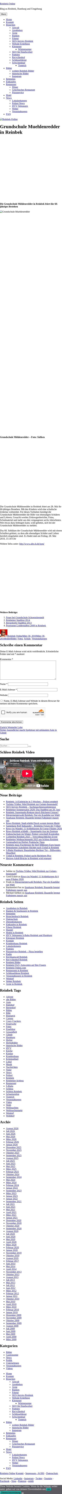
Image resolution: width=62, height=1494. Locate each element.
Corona (9, 1018)
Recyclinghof (18, 57)
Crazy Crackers (13, 1021)
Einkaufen (11, 81)
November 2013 (14, 1272)
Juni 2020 (10, 1236)
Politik (9, 1360)
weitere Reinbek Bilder (23, 71)
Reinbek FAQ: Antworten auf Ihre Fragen (26, 965)
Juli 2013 (10, 1280)
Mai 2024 (10, 1180)
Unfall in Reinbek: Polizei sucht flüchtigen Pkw (28, 855)
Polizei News (18, 103)
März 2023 (11, 1193)
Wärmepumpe (24, 49)
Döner (15, 87)
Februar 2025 (12, 1171)
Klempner (17, 46)
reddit (31, 1481)
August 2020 (12, 1231)
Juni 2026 (10, 1134)
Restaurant (11, 84)
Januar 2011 (11, 1296)
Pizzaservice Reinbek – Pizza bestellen (24, 951)
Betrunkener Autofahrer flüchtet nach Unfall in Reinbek (32, 847)
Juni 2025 (10, 1163)
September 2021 (14, 1201)
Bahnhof (10, 1005)
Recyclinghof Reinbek (16, 959)
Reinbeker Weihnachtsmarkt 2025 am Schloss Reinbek (32, 839)
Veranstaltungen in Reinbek (19, 976)
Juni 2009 (10, 1331)
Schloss (9, 1088)
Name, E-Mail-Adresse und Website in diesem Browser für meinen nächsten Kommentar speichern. (30, 702)
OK (48, 1489)
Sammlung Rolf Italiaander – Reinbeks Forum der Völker (33, 826)
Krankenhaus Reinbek (16, 943)
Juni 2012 (10, 1288)
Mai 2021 (10, 1209)
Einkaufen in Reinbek (16, 924)
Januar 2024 (12, 1188)
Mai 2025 (10, 1166)
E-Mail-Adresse (8, 689)
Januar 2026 (12, 1144)
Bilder (9, 68)
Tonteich (22, 65)
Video (9, 1102)
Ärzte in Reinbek (14, 984)
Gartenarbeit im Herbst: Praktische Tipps (25, 842)
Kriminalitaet (12, 1059)
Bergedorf (11, 1007)
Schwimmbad (18, 62)
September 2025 (14, 1155)
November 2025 (14, 1150)
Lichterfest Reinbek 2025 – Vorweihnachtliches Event (31, 836)
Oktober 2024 (12, 1174)
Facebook (4, 1481)
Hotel (8, 95)
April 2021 (11, 1212)
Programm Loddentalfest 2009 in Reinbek (26, 625)
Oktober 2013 (12, 1274)
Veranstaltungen (19, 111)
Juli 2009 (10, 1328)
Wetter (15, 108)
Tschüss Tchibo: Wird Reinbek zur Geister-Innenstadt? (32, 804)
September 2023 (14, 1190)
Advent (9, 996)
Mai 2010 (10, 1301)
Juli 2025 (10, 1161)
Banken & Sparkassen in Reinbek (22, 911)
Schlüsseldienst (19, 60)
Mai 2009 (10, 1334)
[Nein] (22, 1493)
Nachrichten (12, 1067)
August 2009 (12, 1326)
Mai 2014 (10, 1266)
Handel (9, 930)
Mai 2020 (10, 1239)
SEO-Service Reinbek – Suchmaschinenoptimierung (31, 807)
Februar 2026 (12, 1142)
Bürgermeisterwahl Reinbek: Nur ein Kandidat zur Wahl (33, 815)
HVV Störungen (20, 106)
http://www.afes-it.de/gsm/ (31, 544)
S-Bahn (9, 1086)
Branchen (10, 25)
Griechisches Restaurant (23, 90)
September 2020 (14, 1228)
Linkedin (18, 1478)
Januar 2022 (12, 1198)
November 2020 (14, 1223)
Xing (13, 1481)
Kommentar (6, 659)
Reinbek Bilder (13, 962)
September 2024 (14, 1177)
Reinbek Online (14, 636)
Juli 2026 (10, 1131)
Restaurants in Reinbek (17, 970)
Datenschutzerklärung (10, 1492)
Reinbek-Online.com (16, 967)
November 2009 (14, 1318)
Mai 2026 (10, 1136)
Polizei (9, 1075)
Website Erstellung (21, 44)
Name (4, 684)
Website (4, 695)
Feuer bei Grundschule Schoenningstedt (25, 617)
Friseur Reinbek (13, 927)
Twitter (39, 1478)
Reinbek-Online (7, 3)
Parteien (16, 54)
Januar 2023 (12, 1196)
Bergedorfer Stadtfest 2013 (19, 623)
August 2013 (12, 1277)
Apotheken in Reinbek (17, 908)
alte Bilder (11, 999)
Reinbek (10, 1078)
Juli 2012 (10, 1285)
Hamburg (10, 1037)
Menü (3, 14)
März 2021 (11, 1215)
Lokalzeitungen (19, 100)
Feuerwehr (11, 1024)
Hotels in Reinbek (14, 932)
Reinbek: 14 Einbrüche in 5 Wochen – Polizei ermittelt (32, 801)
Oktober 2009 (12, 1320)
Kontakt (10, 22)
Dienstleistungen (14, 922)
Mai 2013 (10, 1282)
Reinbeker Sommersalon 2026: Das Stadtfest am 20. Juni (33, 809)
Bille (8, 1013)
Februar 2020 (12, 1247)
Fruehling (10, 1029)
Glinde (9, 1034)
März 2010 (11, 1307)
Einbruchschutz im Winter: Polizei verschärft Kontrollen (32, 834)
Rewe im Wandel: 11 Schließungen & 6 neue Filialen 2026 (34, 828)
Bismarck (10, 1015)
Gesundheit (11, 1032)
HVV (8, 1048)
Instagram (16, 76)
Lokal (9, 1061)
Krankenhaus (12, 1056)
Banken (15, 35)
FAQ (8, 114)
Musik (9, 1064)
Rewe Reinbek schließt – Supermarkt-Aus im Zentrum (32, 831)
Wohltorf (10, 1116)
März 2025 (11, 1169)
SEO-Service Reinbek (22, 41)
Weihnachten (12, 1107)
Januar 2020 (12, 1250)
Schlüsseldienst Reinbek (17, 973)
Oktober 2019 (12, 1255)
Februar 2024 (12, 1185)
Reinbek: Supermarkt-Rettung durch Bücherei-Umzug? (32, 812)
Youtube (48, 1478)
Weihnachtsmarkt (14, 1110)
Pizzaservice (18, 92)
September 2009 (14, 1323)
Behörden (10, 79)
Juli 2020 (10, 1234)
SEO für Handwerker (22, 52)
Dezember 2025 (13, 1147)
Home (9, 19)
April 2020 (11, 1242)
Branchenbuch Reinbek (17, 916)
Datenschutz (12, 919)
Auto (8, 1002)
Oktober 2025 (12, 1152)
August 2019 (12, 1258)
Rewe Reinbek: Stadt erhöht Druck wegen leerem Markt (33, 823)
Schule (27, 638)
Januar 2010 (12, 1312)
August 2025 (12, 1158)
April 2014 (11, 1269)
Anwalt (15, 27)
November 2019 (14, 1253)
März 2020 (11, 1244)
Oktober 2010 (12, 1299)
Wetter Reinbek (13, 981)
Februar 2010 (12, 1309)
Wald (8, 1105)
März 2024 (11, 1182)
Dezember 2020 (13, 1220)
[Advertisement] (31, 169)
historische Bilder (20, 73)
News (9, 98)
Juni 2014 (10, 1263)
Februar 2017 (12, 1261)
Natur (8, 1070)
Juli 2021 (10, 1204)
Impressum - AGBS (34, 1473)
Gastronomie (12, 1355)
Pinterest (22, 1481)
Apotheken (17, 30)
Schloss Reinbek (14, 1091)
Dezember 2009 (13, 1315)
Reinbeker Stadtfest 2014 (18, 620)
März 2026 (11, 1139)
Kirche (9, 1051)
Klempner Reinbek (15, 938)
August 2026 (12, 1128)
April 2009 (11, 1336)
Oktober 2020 (12, 1226)
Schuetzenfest (12, 1094)
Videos (9, 1368)
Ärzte (14, 33)
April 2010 (11, 1304)
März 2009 (11, 1339)
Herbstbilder (12, 1042)
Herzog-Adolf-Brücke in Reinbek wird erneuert (28, 858)
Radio (9, 954)
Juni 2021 (10, 1207)
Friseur (15, 38)
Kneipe (9, 1053)
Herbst (9, 1040)
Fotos (20, 638)
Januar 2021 (12, 1217)
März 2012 (11, 1290)
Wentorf (10, 978)
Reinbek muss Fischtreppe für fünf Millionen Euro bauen (33, 845)
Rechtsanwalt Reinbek (16, 957)
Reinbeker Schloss (15, 1080)
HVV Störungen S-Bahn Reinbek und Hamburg (29, 935)
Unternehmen (12, 1363)
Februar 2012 (12, 1293)
